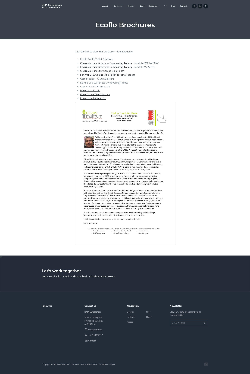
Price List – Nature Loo (93, 98)
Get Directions (95, 330)
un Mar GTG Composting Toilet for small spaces (108, 75)
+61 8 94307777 (95, 335)
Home (149, 317)
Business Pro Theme (68, 364)
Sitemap (130, 312)
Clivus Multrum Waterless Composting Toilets (106, 63)
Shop (148, 312)
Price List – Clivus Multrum (95, 95)
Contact (92, 341)
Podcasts (131, 317)
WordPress (103, 364)
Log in (112, 364)
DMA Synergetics (52, 5)
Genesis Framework (88, 364)
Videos (130, 322)
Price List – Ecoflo (90, 91)
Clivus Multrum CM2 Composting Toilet (102, 71)
